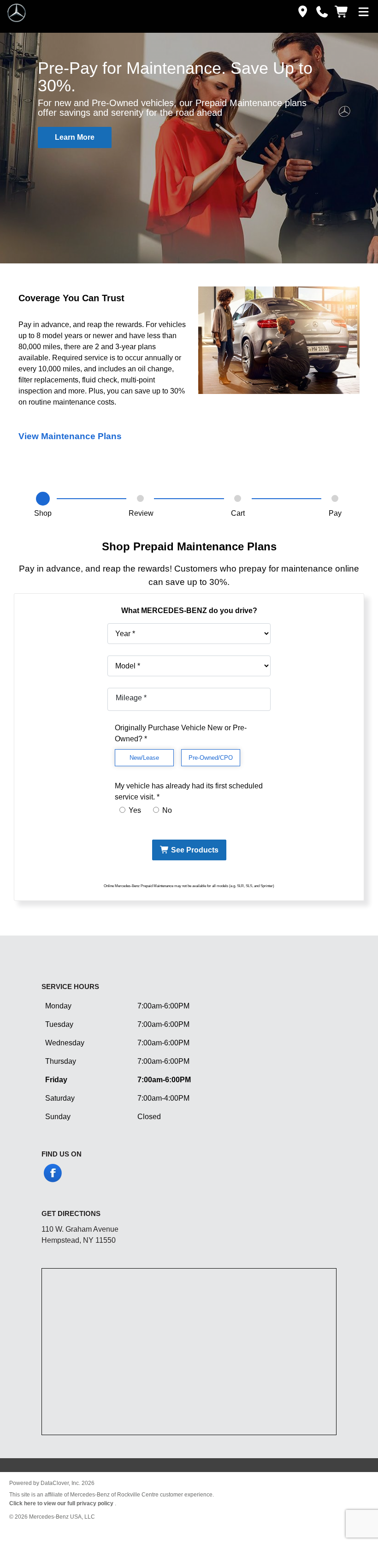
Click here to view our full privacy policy (62, 1503)
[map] (301, 12)
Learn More (74, 137)
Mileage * (131, 698)
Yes (134, 810)
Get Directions (70, 1213)
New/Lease (144, 757)
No (166, 810)
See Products (194, 850)
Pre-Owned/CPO (211, 757)
